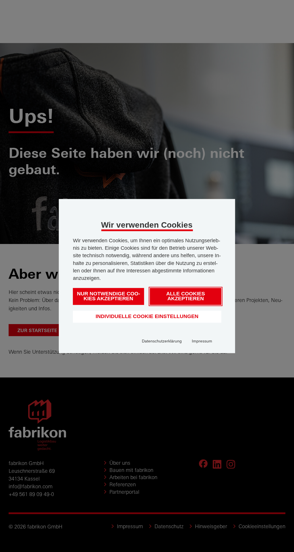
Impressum (202, 341)
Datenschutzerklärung (162, 341)
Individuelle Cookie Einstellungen (147, 316)
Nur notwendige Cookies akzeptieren (108, 296)
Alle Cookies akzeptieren (185, 296)
